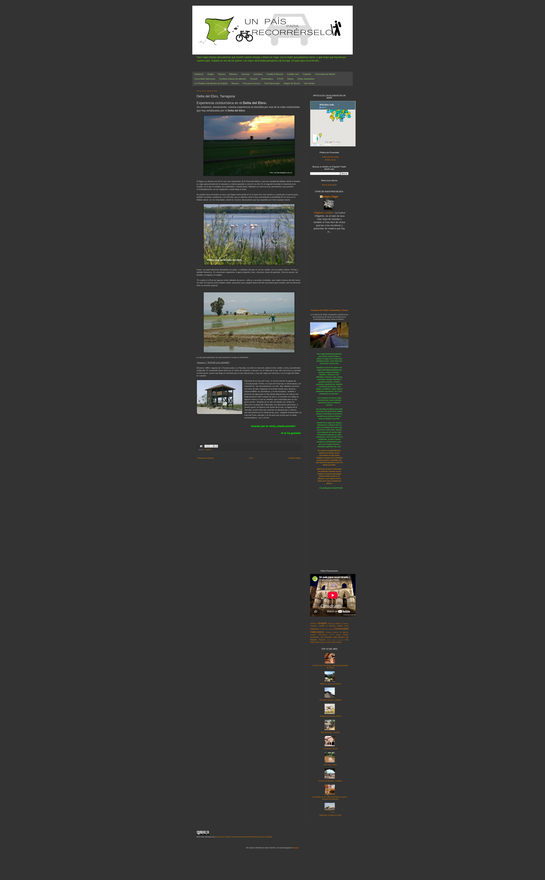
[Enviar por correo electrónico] (205, 446)
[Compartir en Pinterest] (216, 446)
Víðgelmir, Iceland (323, 212)
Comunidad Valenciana (204, 79)
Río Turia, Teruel (330, 765)
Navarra (235, 83)
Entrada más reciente (205, 458)
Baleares (233, 74)
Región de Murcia (292, 83)
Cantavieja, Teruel (330, 749)
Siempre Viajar (329, 196)
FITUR (280, 79)
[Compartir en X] (211, 446)
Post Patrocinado (272, 83)
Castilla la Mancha (275, 74)
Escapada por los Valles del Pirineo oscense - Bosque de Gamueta (330, 798)
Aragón (210, 74)
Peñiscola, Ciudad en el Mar (330, 815)
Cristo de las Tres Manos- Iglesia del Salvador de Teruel (330, 666)
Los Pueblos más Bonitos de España (210, 83)
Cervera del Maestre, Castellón (330, 781)
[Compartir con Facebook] (213, 446)
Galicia (290, 79)
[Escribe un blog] (208, 446)
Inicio (251, 458)
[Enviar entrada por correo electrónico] (201, 446)
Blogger (295, 848)
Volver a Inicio (330, 160)
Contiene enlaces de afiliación (232, 79)
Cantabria (258, 74)
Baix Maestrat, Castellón (330, 732)
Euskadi (253, 79)
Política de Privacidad (330, 157)
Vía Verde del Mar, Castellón (330, 700)
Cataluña (307, 74)
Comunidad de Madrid (325, 74)
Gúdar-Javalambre (305, 79)
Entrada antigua (295, 458)
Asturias (221, 74)
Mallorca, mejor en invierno (330, 684)
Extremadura (267, 79)
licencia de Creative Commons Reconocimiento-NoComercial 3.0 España (243, 837)
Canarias (245, 74)
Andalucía (198, 74)
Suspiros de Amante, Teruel (330, 716)
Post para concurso (251, 83)
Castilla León (293, 74)
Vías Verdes (309, 83)
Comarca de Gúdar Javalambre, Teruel (329, 310)
